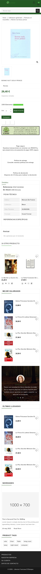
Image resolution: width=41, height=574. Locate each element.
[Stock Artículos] (20, 130)
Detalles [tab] (5, 182)
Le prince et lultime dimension (26, 317)
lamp (5, 545)
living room (27, 541)
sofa (5, 541)
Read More (17, 528)
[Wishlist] (9, 283)
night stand (14, 545)
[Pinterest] (12, 122)
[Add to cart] (2, 283)
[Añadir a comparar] (12, 283)
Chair (12, 541)
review (5, 86)
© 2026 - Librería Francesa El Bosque (20, 569)
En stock (7, 190)
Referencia (7, 187)
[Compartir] (3, 122)
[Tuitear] (8, 122)
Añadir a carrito (18, 110)
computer (24, 545)
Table (19, 541)
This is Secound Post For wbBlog (13, 519)
